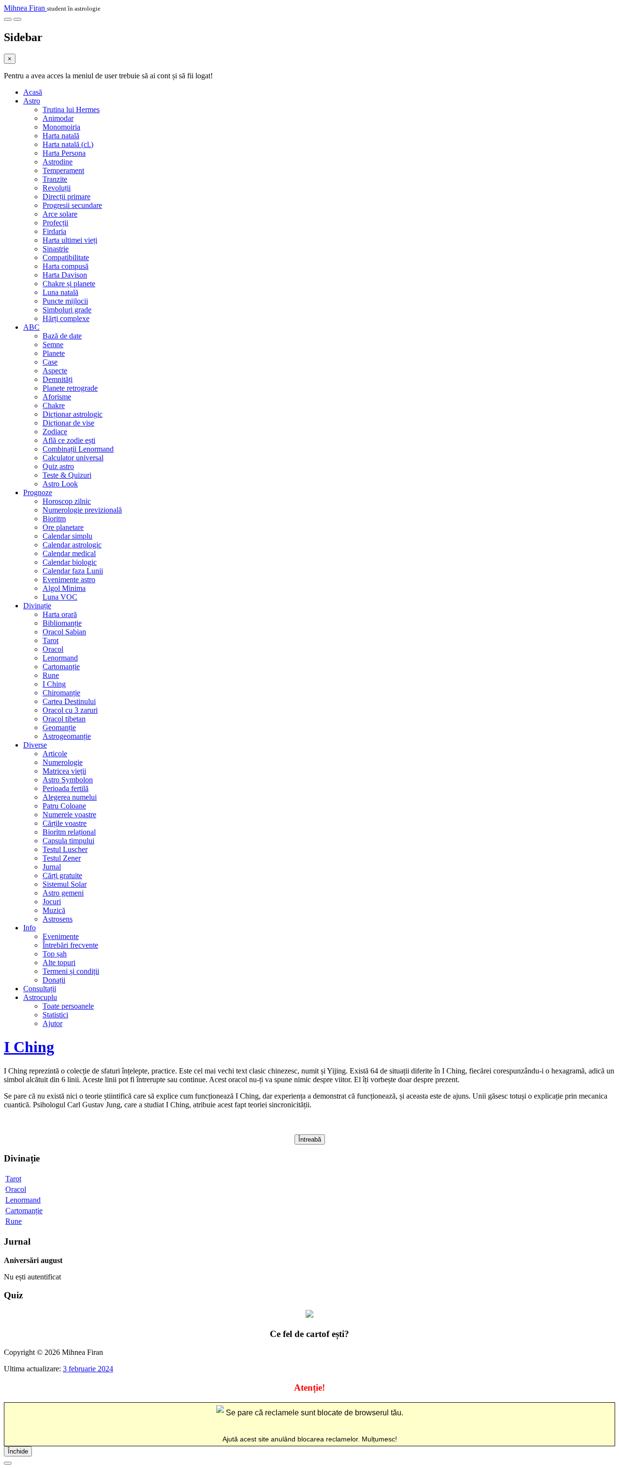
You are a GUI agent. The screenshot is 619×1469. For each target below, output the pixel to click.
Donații (54, 980)
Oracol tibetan (64, 719)
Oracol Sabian (64, 632)
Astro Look (60, 484)
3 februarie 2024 (88, 1369)
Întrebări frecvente (70, 945)
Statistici (55, 1015)
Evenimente (61, 936)
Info (29, 928)
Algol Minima (64, 588)
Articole (55, 753)
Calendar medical (69, 553)
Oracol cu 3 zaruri (70, 710)
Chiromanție (61, 693)
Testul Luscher (65, 849)
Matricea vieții (64, 771)
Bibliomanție (62, 623)
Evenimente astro (69, 579)
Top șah (55, 954)
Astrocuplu (40, 997)
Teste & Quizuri (67, 475)
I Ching (54, 684)
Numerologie (63, 762)
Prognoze (37, 492)
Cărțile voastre (65, 823)
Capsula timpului (68, 841)
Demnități (58, 379)
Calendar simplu (67, 536)
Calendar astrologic (72, 545)
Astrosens (58, 919)
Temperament (63, 170)
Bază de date (62, 336)
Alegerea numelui (70, 797)
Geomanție (59, 727)
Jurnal (52, 867)
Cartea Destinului (69, 701)
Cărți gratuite (62, 875)
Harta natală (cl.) (68, 144)
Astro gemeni (63, 893)
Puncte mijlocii (65, 301)
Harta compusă (65, 266)
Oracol (53, 649)
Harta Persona (64, 153)
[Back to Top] (8, 1463)
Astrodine (58, 162)
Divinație (37, 606)
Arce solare (60, 214)
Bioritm (54, 518)
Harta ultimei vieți (70, 240)
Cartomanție (61, 666)
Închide (18, 1451)
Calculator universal (73, 458)
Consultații (39, 988)
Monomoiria (61, 127)
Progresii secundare (72, 205)
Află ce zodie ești (69, 440)
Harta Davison (65, 275)
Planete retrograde (70, 388)
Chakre (54, 405)
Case (50, 362)
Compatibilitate (66, 257)
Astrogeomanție (67, 736)
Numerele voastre (69, 814)
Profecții (55, 223)
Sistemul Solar (65, 884)
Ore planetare (63, 527)
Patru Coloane (64, 806)
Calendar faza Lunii (73, 571)
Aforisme (57, 397)
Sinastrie (56, 249)
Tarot (51, 640)
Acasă (32, 92)
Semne (53, 344)
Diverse (35, 745)
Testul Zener (62, 858)
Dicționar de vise (68, 423)
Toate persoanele (68, 1006)
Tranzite (55, 179)
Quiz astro (58, 466)
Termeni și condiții (71, 971)
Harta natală (61, 136)
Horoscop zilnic (67, 501)
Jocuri (52, 901)
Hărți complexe (66, 318)
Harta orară (60, 614)
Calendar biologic (70, 562)
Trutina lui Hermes (71, 109)
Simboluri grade (67, 310)
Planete (54, 353)
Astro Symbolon (68, 780)
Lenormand (60, 658)
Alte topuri (59, 962)
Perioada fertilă (65, 788)
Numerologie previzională (82, 510)
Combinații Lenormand (78, 449)
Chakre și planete (69, 283)
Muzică (54, 910)
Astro (31, 101)
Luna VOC (60, 597)
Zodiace (55, 431)
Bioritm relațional (69, 832)
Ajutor (52, 1023)
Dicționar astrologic (73, 414)
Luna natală (60, 292)
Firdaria (54, 231)
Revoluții (57, 188)
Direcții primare (66, 196)
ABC (31, 327)
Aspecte (55, 371)
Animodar (58, 118)
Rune (51, 675)
